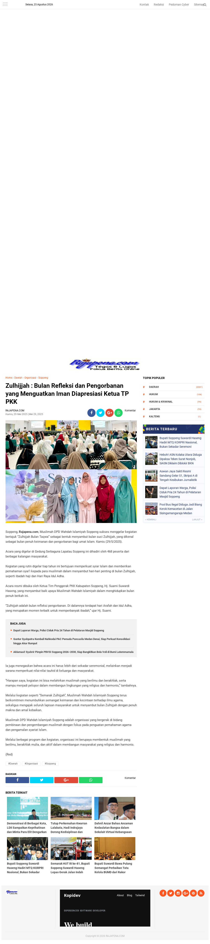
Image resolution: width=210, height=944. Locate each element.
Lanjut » (197, 519)
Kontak (144, 4)
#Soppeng (50, 763)
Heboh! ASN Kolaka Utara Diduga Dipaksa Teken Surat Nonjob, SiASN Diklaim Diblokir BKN (181, 459)
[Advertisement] (105, 28)
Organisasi (30, 377)
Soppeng (43, 377)
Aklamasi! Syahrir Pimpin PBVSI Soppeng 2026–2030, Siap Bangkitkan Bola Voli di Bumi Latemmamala (73, 651)
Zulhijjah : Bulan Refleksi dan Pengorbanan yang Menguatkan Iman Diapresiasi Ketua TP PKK (67, 393)
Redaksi (159, 4)
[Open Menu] (5, 4)
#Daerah (13, 763)
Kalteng (154, 416)
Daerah (18, 377)
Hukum (153, 394)
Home (9, 377)
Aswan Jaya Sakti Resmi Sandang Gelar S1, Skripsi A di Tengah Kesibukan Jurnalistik (178, 476)
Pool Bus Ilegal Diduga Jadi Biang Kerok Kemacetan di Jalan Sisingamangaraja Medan (181, 509)
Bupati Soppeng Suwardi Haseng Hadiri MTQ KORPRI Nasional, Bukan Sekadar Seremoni (180, 442)
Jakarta (154, 409)
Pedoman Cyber (179, 4)
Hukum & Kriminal (161, 401)
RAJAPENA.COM (115, 936)
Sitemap (199, 4)
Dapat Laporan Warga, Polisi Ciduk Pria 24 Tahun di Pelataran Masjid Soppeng (58, 630)
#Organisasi (31, 763)
